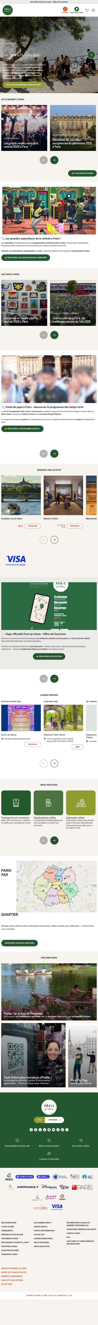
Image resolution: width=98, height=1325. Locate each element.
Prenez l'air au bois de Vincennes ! (23, 1013)
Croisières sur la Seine (11, 518)
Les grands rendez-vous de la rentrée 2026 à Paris (21, 144)
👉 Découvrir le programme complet (22, 429)
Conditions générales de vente (81, 1229)
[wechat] (53, 1129)
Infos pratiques (41, 1242)
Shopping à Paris (9, 1246)
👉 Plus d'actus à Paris (82, 173)
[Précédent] (7, 55)
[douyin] (58, 1129)
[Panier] (87, 10)
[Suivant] (91, 55)
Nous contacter (42, 1246)
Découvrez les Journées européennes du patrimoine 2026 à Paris (72, 143)
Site (39, 1120)
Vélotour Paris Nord (54, 734)
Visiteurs (52, 1120)
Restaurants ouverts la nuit (15, 1242)
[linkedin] (40, 1129)
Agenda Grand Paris (43, 1238)
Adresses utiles (75, 817)
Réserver (32, 526)
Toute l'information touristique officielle (27, 1077)
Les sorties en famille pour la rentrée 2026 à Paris (20, 319)
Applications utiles (45, 817)
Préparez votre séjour (12, 1235)
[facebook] (31, 1129)
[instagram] (35, 1129)
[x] (67, 1129)
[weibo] (62, 1129)
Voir (77, 747)
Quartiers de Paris (10, 1250)
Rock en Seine (8, 734)
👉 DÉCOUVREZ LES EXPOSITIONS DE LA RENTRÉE (25, 258)
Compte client (73, 1233)
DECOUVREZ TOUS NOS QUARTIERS (19, 943)
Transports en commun (15, 817)
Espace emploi (40, 1227)
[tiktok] (44, 1129)
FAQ (68, 1237)
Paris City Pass (79, 1080)
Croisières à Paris (9, 1238)
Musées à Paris (51, 518)
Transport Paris (9, 1254)
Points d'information (44, 1231)
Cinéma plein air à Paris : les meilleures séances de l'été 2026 (72, 319)
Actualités (39, 1235)
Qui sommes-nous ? (43, 1223)
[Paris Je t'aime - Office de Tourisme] (8, 10)
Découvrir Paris (8, 1223)
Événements (7, 1231)
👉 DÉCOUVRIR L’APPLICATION (49, 656)
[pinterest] (49, 1129)
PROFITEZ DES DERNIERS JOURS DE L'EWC (23, 85)
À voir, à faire (7, 1227)
